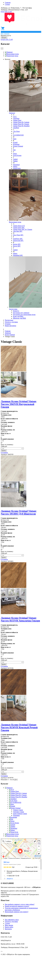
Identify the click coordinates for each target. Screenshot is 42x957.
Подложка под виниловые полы (24, 314)
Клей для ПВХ (18, 316)
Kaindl (15, 142)
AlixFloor (16, 118)
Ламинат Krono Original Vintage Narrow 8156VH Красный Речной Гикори (19, 727)
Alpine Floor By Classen (21, 124)
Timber (15, 161)
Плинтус (16, 311)
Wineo (15, 166)
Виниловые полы (13, 54)
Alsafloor (16, 128)
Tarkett (15, 159)
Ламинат (10, 52)
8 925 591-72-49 (6, 11)
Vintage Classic (18, 810)
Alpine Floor (17, 120)
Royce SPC (17, 246)
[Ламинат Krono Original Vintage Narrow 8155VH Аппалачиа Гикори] (21, 588)
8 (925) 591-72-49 (7, 39)
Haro (14, 139)
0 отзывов (4, 452)
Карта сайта (9, 927)
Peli (14, 150)
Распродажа (9, 320)
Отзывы (7, 324)
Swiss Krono (17, 155)
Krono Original (18, 146)
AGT (15, 116)
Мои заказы (9, 925)
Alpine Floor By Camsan (21, 122)
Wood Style (17, 168)
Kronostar (16, 144)
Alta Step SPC (17, 231)
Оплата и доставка (11, 322)
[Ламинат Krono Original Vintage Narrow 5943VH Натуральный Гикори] (21, 372)
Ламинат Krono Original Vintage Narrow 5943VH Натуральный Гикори (18, 404)
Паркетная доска (12, 56)
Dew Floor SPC (18, 235)
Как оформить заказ (12, 920)
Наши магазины (10, 326)
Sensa (15, 153)
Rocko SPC (17, 244)
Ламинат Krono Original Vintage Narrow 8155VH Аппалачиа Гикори (20, 619)
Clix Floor (16, 131)
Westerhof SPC (18, 255)
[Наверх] (1, 951)
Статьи (7, 4)
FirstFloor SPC (18, 239)
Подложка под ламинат (21, 313)
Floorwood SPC (18, 240)
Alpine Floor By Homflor (21, 126)
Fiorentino (16, 815)
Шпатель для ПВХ (19, 318)
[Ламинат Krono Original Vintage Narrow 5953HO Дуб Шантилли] (21, 481)
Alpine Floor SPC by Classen (22, 229)
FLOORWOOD (18, 135)
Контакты (8, 929)
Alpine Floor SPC (19, 227)
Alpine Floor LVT (19, 226)
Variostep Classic (18, 812)
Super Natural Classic (20, 813)
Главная (7, 2)
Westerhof (16, 165)
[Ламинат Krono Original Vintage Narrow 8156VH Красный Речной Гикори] (21, 695)
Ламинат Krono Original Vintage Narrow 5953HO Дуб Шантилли (18, 512)
